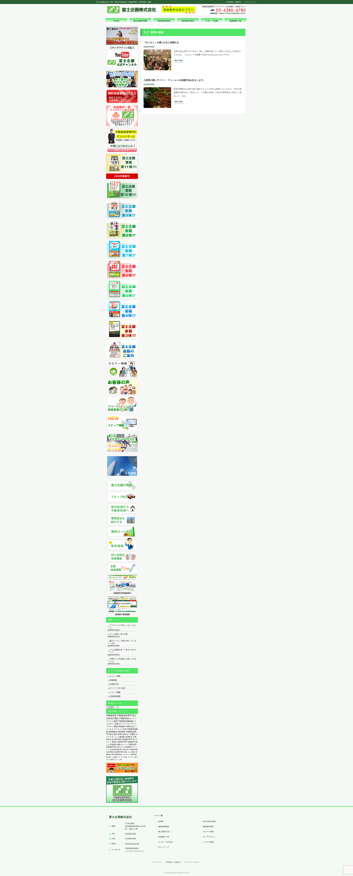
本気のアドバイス (122, 724)
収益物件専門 (122, 742)
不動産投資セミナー (128, 718)
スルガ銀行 (131, 752)
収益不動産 (110, 752)
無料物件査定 (208, 826)
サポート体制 (208, 832)
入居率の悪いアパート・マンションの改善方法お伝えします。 (174, 80)
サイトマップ (250, 2)
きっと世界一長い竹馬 (119, 634)
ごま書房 (114, 757)
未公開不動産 (117, 739)
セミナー (124, 744)
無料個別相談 (163, 826)
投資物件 (121, 726)
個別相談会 (113, 732)
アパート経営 (112, 721)
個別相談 (121, 732)
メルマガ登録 (208, 842)
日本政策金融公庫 (116, 749)
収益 (125, 752)
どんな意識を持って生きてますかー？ (123, 651)
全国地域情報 (115, 696)
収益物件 (113, 744)
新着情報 (113, 680)
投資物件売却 (118, 752)
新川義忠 (115, 718)
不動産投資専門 (124, 715)
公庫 (120, 759)
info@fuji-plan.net (132, 844)
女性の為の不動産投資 (130, 749)
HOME (161, 821)
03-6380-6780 (130, 834)
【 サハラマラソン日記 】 (122, 48)
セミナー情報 (115, 676)
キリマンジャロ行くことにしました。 (123, 626)
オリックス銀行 (122, 757)
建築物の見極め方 (126, 737)
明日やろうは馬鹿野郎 (124, 747)
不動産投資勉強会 (126, 721)
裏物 (119, 744)
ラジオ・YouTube (165, 842)
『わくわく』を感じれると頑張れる (161, 42)
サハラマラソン (209, 837)
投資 (109, 757)
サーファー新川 (132, 757)
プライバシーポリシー (192, 862)
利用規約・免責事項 (234, 2)
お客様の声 (114, 684)
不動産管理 (132, 744)
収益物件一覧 (163, 837)
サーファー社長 (120, 729)
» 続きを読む (178, 60)
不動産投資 (111, 715)
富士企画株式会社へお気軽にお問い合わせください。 (223, 9)
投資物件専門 (127, 739)
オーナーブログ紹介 (118, 688)
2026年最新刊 (122, 176)
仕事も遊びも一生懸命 (126, 734)
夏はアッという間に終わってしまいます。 (123, 642)
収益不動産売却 (116, 754)
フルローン (126, 754)
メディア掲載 (115, 692)
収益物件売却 (111, 747)
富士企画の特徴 (209, 821)
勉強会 (114, 742)
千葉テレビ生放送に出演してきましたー (123, 660)
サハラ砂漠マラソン (112, 759)
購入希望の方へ (164, 832)
